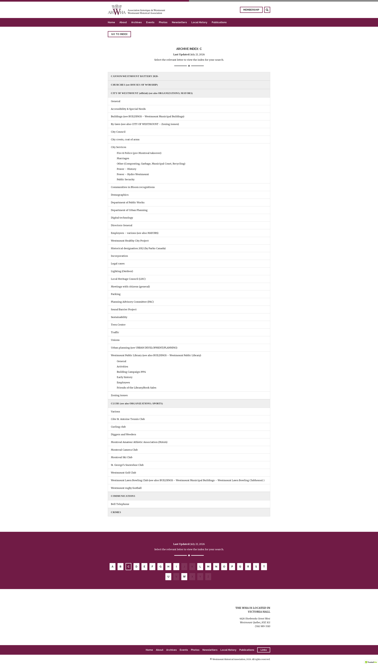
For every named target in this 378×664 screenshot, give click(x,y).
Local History (199, 22)
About (123, 22)
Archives (136, 22)
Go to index (119, 34)
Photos (163, 22)
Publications (219, 22)
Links (264, 650)
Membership (251, 9)
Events (150, 22)
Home (111, 22)
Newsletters (179, 22)
